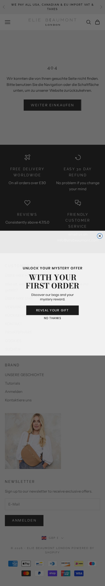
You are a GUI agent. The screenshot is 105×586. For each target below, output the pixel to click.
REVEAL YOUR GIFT (52, 310)
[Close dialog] (100, 236)
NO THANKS (52, 318)
